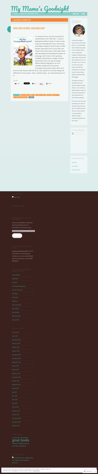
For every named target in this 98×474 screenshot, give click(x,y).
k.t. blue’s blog (76, 170)
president (49, 95)
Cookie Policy (36, 470)
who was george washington (20, 97)
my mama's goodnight (41, 95)
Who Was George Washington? (29, 28)
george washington (25, 95)
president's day (55, 95)
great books (16, 95)
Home (83, 14)
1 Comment (31, 97)
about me (76, 14)
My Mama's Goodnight (40, 8)
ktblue (33, 95)
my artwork (75, 166)
